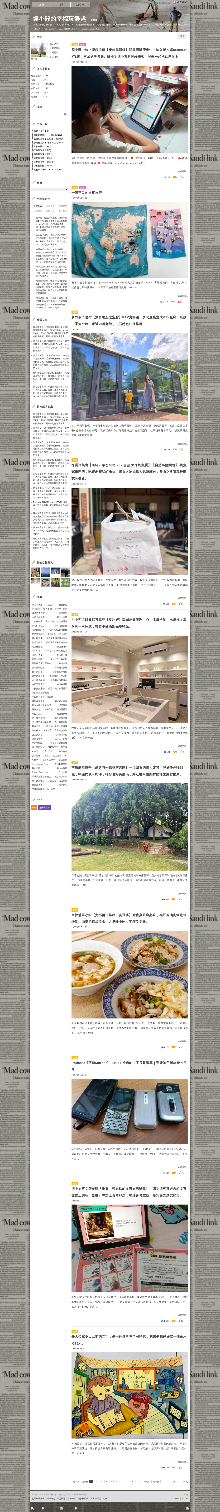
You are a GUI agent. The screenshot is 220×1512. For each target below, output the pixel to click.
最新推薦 (63, 206)
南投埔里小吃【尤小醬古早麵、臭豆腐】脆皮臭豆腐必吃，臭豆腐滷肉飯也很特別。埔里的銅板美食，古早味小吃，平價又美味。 (129, 918)
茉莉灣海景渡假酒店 (41, 776)
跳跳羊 (51, 604)
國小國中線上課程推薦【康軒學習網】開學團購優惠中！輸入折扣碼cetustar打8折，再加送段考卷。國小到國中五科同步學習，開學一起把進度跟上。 (129, 53)
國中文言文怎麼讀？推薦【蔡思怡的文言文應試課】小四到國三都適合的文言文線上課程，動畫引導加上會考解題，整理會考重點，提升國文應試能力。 (129, 1192)
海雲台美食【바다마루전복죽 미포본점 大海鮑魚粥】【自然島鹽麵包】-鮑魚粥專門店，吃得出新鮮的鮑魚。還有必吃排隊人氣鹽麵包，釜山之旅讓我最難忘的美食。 (129, 471)
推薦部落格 (55, 48)
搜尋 (65, 114)
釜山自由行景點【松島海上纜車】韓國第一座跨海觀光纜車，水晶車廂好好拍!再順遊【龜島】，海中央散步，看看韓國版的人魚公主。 (51, 543)
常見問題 (61, 1498)
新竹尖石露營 (61, 625)
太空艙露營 (62, 621)
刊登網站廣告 (38, 1498)
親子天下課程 (61, 739)
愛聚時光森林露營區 (57, 688)
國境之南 (63, 785)
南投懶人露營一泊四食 (42, 697)
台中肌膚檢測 (38, 680)
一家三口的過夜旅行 (87, 192)
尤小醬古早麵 (38, 718)
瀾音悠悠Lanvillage (58, 630)
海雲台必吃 (37, 659)
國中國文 (36, 730)
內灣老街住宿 (38, 617)
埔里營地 (36, 709)
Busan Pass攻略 (40, 772)
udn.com (185, 1498)
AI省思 (35, 751)
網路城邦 (181, 1509)
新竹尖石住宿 (38, 625)
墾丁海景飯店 (38, 781)
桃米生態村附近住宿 (41, 705)
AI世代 (35, 760)
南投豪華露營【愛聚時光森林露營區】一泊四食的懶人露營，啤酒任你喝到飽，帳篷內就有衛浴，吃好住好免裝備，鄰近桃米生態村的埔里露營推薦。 (127, 771)
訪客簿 (80, 4)
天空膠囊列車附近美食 (56, 638)
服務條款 (71, 1498)
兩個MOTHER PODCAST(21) (48, 169)
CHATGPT (53, 747)
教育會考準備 (61, 734)
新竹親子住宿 (61, 609)
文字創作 (36, 755)
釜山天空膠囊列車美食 (56, 642)
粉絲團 (37, 1509)
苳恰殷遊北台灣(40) (43, 166)
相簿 (60, 4)
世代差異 (36, 726)
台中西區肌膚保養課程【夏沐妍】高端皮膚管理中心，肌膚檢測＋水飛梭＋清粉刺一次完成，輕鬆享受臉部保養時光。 (129, 623)
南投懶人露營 (38, 688)
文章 (41, 4)
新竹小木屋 (37, 604)
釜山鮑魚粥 (37, 638)
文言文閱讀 (37, 743)
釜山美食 (52, 634)
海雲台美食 (37, 642)
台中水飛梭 (37, 672)
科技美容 (63, 663)
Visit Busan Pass (40, 764)
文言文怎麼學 (61, 730)
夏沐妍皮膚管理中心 (41, 663)
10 (138, 1481)
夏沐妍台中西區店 (58, 659)
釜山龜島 (63, 760)
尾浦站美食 (62, 655)
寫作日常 (48, 751)
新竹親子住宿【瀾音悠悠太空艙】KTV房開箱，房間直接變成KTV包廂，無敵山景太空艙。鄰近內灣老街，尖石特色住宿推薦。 (129, 320)
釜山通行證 (62, 768)
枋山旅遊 (51, 789)
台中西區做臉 (38, 667)
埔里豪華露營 (38, 701)
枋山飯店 (63, 781)
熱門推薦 (63, 211)
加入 (173, 1509)
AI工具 (64, 747)
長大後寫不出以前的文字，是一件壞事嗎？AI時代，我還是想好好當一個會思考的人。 (129, 1340)
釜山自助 (63, 772)
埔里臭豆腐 (37, 713)
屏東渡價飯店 (38, 785)
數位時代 (63, 751)
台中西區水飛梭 (60, 672)
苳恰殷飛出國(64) (42, 146)
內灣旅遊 (36, 609)
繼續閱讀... (183, 171)
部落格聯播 (44, 807)
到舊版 (94, 20)
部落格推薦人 (45, 562)
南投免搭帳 (62, 684)
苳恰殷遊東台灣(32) (43, 154)
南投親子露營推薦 (40, 693)
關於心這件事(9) (41, 131)
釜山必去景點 (61, 764)
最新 (182, 36)
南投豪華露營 (38, 684)
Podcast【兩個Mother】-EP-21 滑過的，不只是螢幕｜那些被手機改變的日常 (129, 1066)
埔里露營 (63, 705)
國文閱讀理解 (38, 747)
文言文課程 (37, 734)
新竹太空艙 (62, 617)
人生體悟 (57, 755)
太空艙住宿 (37, 621)
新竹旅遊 (63, 604)
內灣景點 (63, 613)
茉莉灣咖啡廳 (38, 789)
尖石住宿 (49, 621)
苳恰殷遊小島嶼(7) (42, 150)
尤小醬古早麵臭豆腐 (41, 722)
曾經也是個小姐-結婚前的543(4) (48, 139)
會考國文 (47, 730)
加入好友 (54, 44)
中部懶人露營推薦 (58, 680)
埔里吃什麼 (62, 713)
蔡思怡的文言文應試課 (56, 726)
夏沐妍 (64, 676)
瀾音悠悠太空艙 (39, 613)
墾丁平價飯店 (61, 776)
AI (66, 755)
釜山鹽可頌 (62, 646)
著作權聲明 (83, 1498)
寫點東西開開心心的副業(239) (48, 135)
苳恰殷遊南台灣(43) (43, 158)
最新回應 (50, 206)
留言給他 (54, 56)
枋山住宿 (52, 781)
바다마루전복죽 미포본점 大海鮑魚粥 (49, 651)
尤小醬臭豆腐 (61, 722)
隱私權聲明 (96, 1498)
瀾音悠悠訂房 (38, 630)
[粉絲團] (32, 1508)
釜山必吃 (63, 634)
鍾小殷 (34, 58)
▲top (186, 1494)
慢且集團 (47, 609)
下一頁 (146, 1481)
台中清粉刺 (53, 676)
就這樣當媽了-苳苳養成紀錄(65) (48, 142)
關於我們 (51, 1498)
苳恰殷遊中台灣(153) (43, 162)
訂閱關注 (54, 52)
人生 (46, 755)
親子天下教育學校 (58, 743)
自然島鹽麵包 (38, 634)
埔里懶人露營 (61, 701)
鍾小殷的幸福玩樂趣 (59, 18)
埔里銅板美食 (61, 718)
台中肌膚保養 (38, 676)
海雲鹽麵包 (37, 646)
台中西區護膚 (61, 667)
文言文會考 (37, 739)
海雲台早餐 (37, 655)
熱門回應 (50, 211)
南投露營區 (62, 709)
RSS (34, 807)
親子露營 (48, 709)
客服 (105, 1498)
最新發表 (37, 206)
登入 (167, 1509)
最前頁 (76, 1481)
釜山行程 (36, 768)
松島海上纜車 (48, 760)
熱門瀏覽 (37, 211)
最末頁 (156, 1481)
